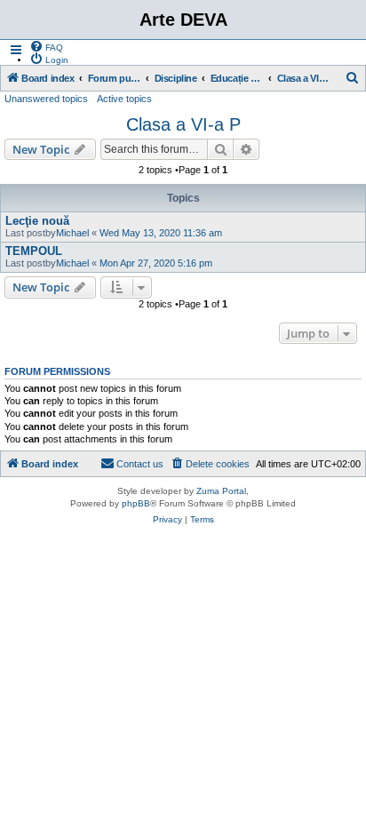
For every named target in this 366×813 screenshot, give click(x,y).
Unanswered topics (46, 98)
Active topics (124, 98)
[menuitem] (46, 46)
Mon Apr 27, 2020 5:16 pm (155, 263)
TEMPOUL (33, 251)
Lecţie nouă (37, 220)
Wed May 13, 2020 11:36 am (160, 232)
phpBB (136, 503)
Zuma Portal (221, 491)
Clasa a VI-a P (183, 124)
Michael (72, 232)
